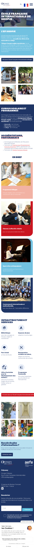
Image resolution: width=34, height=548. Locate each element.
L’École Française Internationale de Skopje (13, 35)
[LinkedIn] (2, 488)
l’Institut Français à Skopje (19, 150)
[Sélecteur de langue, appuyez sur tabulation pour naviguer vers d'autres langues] (25, 4)
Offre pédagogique (7, 477)
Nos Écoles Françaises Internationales (13, 475)
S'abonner (27, 509)
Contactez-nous (7, 454)
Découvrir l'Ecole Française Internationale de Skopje (17, 59)
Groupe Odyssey (6, 473)
